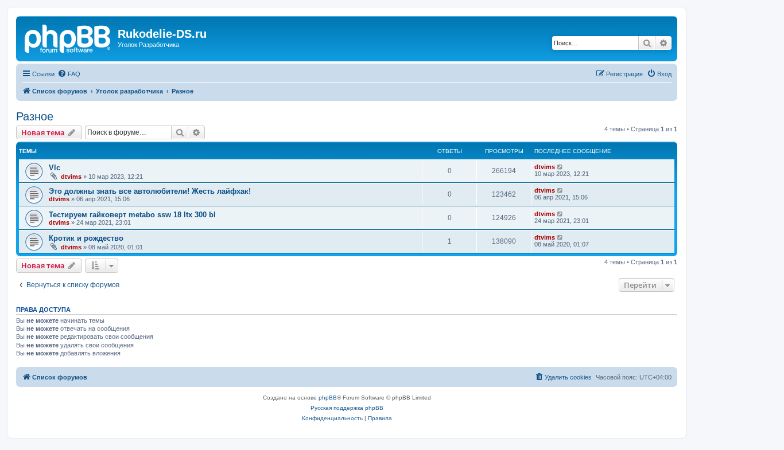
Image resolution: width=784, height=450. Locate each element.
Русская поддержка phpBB (347, 408)
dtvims (71, 176)
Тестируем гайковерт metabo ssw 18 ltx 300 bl (132, 214)
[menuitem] (68, 74)
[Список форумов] (68, 37)
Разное (34, 116)
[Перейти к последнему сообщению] (560, 166)
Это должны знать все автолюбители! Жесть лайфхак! (150, 191)
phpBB (328, 397)
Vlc (54, 167)
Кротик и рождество (86, 238)
